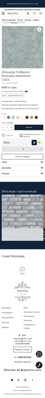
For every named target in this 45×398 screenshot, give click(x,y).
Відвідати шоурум (22, 349)
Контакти (28, 320)
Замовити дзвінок (22, 362)
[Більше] (22, 269)
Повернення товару (29, 326)
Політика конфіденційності (22, 390)
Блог (26, 308)
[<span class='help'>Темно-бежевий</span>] (31, 117)
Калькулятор (8, 317)
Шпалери (28, 20)
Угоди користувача (22, 387)
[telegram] (18, 380)
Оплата (5, 173)
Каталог (20, 20)
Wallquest (36, 20)
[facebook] (32, 380)
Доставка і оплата (32, 312)
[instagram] (25, 380)
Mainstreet (14, 22)
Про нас (5, 322)
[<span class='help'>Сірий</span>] (8, 117)
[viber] (12, 380)
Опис (4, 162)
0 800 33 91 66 (24, 357)
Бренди (5, 327)
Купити (29, 127)
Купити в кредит (22, 157)
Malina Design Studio (9, 20)
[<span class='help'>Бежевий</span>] (17, 117)
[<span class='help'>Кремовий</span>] (22, 117)
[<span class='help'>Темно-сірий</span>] (27, 117)
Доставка (6, 168)
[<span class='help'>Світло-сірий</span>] (4, 117)
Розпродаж (7, 313)
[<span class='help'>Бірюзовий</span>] (13, 117)
